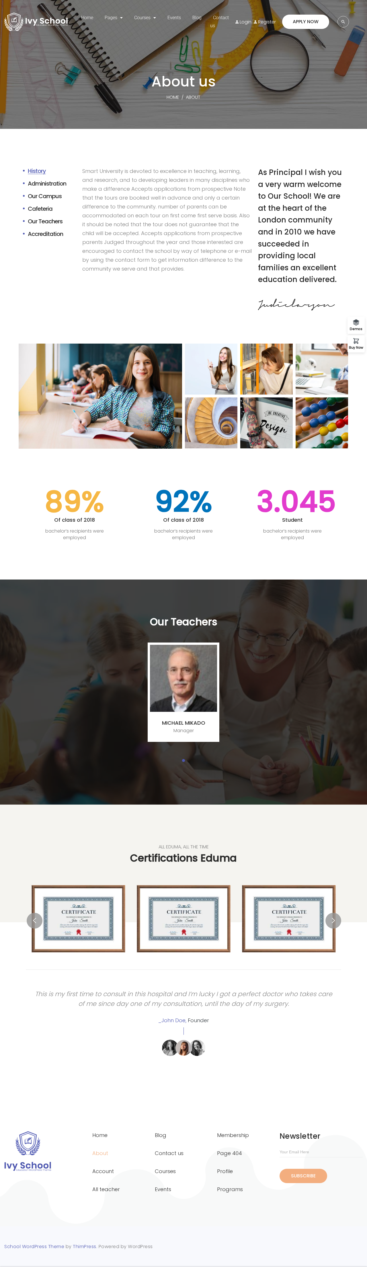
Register (267, 22)
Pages (111, 17)
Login (245, 22)
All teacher (106, 1189)
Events (174, 17)
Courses (142, 17)
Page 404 (229, 1153)
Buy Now (356, 347)
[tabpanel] (183, 692)
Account (103, 1171)
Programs (230, 1189)
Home (87, 17)
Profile (225, 1171)
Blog (197, 17)
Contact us (219, 21)
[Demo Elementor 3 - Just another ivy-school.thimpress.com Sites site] (39, 22)
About (100, 1153)
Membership (233, 1135)
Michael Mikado (183, 722)
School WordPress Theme (34, 1246)
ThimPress (84, 1246)
